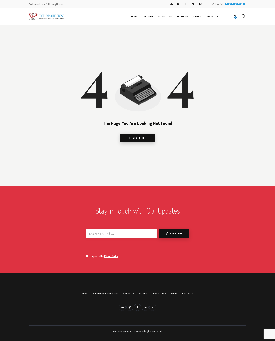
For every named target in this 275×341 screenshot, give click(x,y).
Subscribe (176, 233)
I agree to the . (104, 256)
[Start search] (243, 16)
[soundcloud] (171, 4)
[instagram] (179, 4)
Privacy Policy (111, 256)
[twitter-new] (193, 4)
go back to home (137, 138)
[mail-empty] (200, 4)
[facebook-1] (186, 4)
